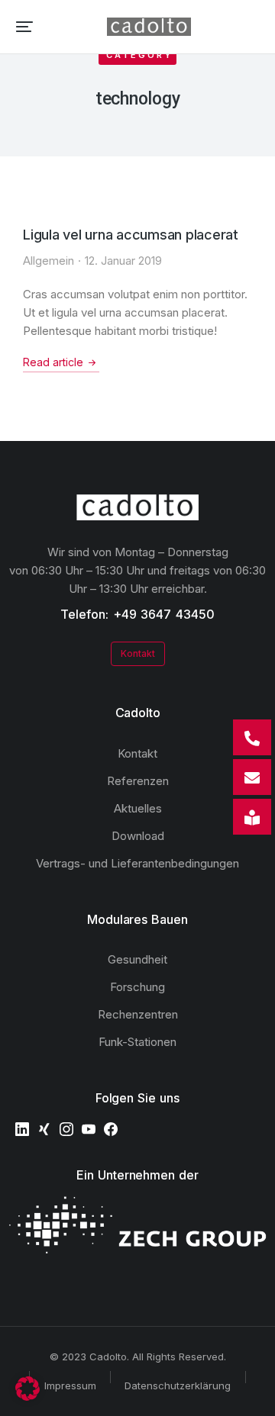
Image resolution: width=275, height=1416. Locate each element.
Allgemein (48, 260)
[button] (24, 26)
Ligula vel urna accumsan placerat (130, 235)
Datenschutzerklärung (178, 1385)
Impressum (70, 1385)
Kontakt (138, 653)
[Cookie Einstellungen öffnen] (27, 1396)
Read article (53, 362)
